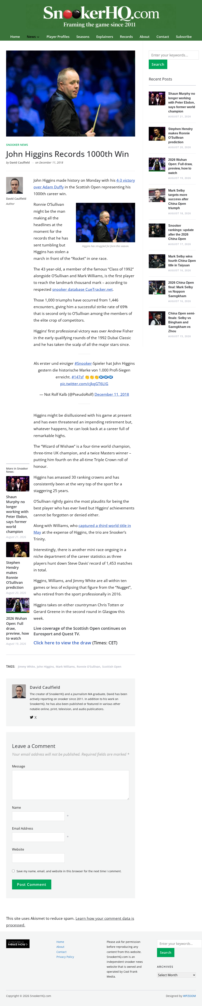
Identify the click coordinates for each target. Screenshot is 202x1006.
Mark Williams (65, 666)
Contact (162, 36)
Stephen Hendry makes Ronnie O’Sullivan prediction (14, 575)
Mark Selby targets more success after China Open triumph (178, 199)
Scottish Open (111, 666)
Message (18, 766)
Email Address (22, 828)
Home (15, 36)
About (145, 36)
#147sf (78, 377)
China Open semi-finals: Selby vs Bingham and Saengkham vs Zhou (181, 322)
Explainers (104, 36)
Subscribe (184, 36)
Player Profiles (58, 36)
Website (18, 849)
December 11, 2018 (111, 394)
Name (16, 807)
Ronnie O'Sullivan (88, 666)
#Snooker (83, 363)
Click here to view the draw (62, 643)
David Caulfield (20, 162)
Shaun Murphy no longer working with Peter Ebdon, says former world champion (17, 514)
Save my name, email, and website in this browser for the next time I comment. (69, 871)
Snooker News (17, 145)
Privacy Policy (65, 957)
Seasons (82, 36)
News (31, 36)
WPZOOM (189, 996)
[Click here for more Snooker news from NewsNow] (18, 944)
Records (126, 36)
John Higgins (45, 666)
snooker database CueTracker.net (82, 289)
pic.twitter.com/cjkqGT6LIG (84, 383)
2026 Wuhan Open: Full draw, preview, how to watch (17, 628)
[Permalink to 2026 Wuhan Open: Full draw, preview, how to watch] (17, 605)
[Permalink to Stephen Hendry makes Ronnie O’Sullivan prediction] (17, 549)
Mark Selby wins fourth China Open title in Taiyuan (182, 261)
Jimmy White (26, 666)
